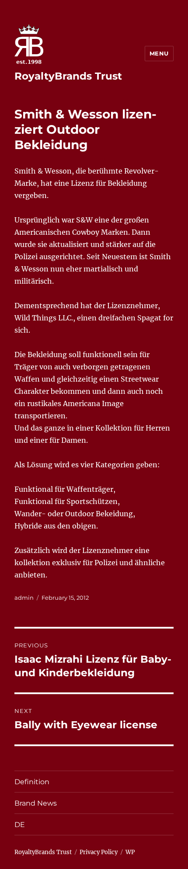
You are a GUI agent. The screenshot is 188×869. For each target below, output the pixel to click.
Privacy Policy (99, 852)
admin (24, 597)
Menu (159, 53)
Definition (31, 782)
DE (19, 824)
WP (130, 852)
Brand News (35, 803)
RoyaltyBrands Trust (68, 76)
